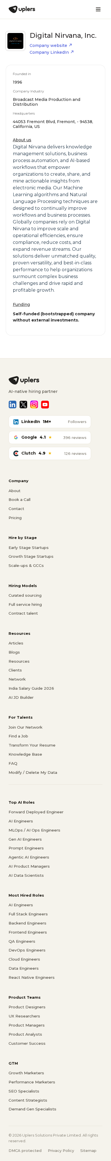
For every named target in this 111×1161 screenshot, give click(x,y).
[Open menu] (98, 9)
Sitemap (88, 1150)
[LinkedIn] (13, 405)
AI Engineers (21, 821)
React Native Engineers (32, 977)
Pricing (15, 517)
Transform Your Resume (32, 745)
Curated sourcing (25, 595)
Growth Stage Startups (31, 556)
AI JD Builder (21, 697)
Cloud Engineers (24, 959)
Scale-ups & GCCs (26, 565)
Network (17, 679)
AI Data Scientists (26, 875)
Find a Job (18, 736)
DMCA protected (25, 1150)
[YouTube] (45, 405)
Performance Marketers (32, 1082)
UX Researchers (24, 1016)
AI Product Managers (29, 866)
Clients (15, 670)
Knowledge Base (25, 754)
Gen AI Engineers (25, 839)
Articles (16, 643)
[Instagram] (34, 405)
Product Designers (27, 1007)
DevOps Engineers (27, 950)
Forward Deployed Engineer (36, 812)
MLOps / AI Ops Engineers (34, 830)
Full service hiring (25, 604)
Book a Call (19, 499)
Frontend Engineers (28, 932)
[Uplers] (22, 9)
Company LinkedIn (49, 52)
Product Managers (27, 1025)
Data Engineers (24, 968)
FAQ (13, 763)
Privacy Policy (61, 1150)
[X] (23, 405)
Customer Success (27, 1043)
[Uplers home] (55, 380)
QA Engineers (22, 941)
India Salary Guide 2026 (31, 688)
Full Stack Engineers (28, 914)
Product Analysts (25, 1034)
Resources (19, 661)
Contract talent (23, 613)
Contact (16, 508)
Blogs (14, 652)
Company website (48, 45)
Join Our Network (25, 727)
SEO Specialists (24, 1091)
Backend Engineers (27, 923)
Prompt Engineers (26, 848)
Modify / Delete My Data (33, 772)
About (14, 490)
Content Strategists (28, 1100)
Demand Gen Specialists (32, 1109)
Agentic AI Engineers (29, 857)
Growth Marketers (26, 1073)
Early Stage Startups (29, 547)
